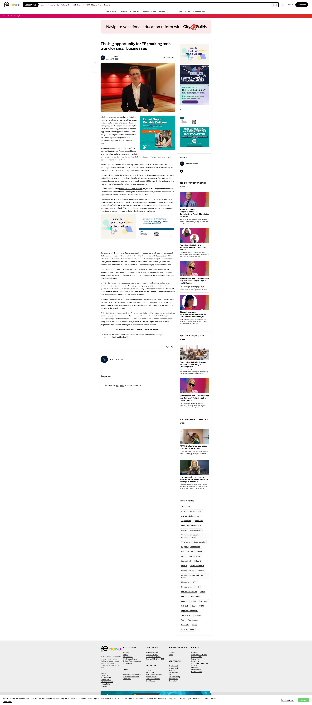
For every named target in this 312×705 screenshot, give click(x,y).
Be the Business (123, 175)
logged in (120, 385)
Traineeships (193, 620)
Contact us (104, 675)
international (186, 561)
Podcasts (172, 652)
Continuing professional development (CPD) (190, 536)
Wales (194, 625)
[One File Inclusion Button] (118, 237)
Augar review (186, 521)
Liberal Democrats (197, 566)
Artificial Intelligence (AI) (190, 516)
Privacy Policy (106, 684)
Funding (200, 551)
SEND (193, 601)
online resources (143, 283)
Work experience (187, 629)
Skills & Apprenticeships (132, 661)
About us (104, 673)
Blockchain (199, 521)
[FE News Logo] (11, 4)
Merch (187, 12)
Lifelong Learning (187, 570)
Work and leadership (120, 337)
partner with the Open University (130, 189)
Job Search (127, 679)
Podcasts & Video (149, 12)
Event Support (151, 681)
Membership (173, 679)
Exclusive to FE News (120, 334)
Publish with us (106, 680)
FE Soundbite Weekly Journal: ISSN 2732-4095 (155, 658)
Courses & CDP (196, 657)
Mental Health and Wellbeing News (192, 576)
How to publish (174, 666)
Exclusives (123, 12)
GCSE (183, 556)
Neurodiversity (186, 587)
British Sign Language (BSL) (191, 525)
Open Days (195, 661)
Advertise (162, 12)
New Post (172, 670)
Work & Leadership (130, 659)
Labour (184, 566)
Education (126, 652)
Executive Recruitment (131, 677)
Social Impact (128, 663)
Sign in (290, 5)
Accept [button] (303, 700)
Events (179, 12)
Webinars (194, 667)
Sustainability (186, 615)
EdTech (125, 655)
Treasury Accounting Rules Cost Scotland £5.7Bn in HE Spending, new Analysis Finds (73, 5)
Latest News (111, 12)
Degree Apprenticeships (190, 547)
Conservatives (195, 530)
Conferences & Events (199, 655)
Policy (202, 592)
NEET (194, 582)
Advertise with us (107, 682)
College (184, 530)
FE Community (106, 677)
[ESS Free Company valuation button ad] (194, 137)
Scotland (184, 601)
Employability (128, 657)
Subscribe (302, 5)
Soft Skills (184, 606)
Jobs (171, 12)
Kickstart (197, 561)
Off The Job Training (189, 592)
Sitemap (104, 686)
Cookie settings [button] (287, 700)
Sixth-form (203, 601)
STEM (201, 606)
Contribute (134, 12)
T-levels (198, 615)
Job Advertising (151, 677)
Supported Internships (189, 611)
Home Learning (195, 556)
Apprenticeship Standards (191, 511)
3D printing (185, 506)
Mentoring (185, 582)
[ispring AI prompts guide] (194, 74)
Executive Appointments (132, 674)
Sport (194, 606)
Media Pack (150, 672)
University (185, 625)
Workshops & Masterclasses (196, 671)
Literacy (201, 570)
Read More (7, 702)
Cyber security (199, 542)
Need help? (173, 681)
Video (171, 655)
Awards (194, 652)
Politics (184, 596)
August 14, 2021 (112, 59)
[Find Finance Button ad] (194, 95)
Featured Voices (152, 655)
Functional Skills (187, 551)
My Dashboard (174, 672)
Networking (195, 659)
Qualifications (195, 596)
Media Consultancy (153, 679)
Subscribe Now (199, 12)
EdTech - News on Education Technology (146, 334)
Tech (183, 620)
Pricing (148, 670)
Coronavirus (185, 542)
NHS (197, 587)
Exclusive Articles (152, 652)
